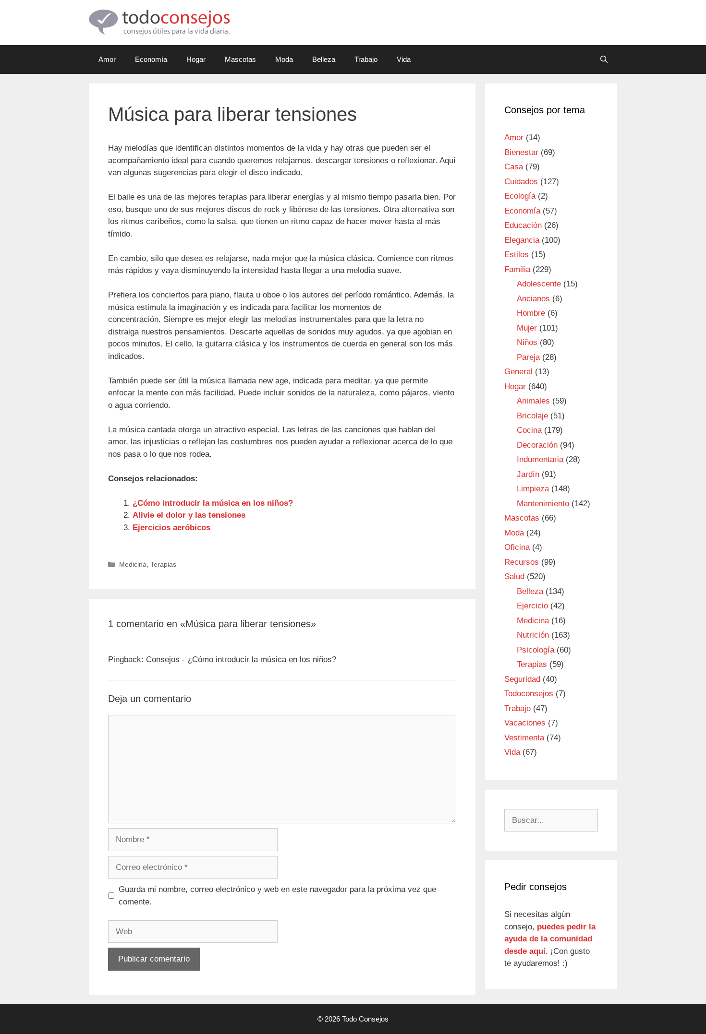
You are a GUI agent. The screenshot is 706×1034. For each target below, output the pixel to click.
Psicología (535, 649)
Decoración (537, 445)
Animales (533, 400)
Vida (404, 59)
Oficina (517, 547)
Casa (513, 166)
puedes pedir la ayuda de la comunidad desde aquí (550, 939)
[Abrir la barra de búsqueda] (604, 59)
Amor (107, 59)
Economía (151, 59)
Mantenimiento (543, 503)
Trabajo (365, 59)
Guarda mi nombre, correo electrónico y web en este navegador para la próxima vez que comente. (277, 895)
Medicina (132, 564)
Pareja (528, 357)
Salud (514, 576)
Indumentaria (540, 459)
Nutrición (533, 635)
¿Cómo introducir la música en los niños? (213, 503)
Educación (523, 225)
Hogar (196, 59)
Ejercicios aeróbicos (171, 527)
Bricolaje (532, 415)
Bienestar (521, 152)
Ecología (520, 196)
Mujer (527, 328)
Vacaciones (525, 722)
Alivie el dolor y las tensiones (189, 515)
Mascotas (240, 59)
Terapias (163, 564)
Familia (517, 269)
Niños (527, 342)
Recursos (521, 562)
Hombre (531, 313)
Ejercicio (532, 605)
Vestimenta (524, 737)
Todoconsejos (528, 693)
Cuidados (521, 181)
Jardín (528, 474)
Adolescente (539, 283)
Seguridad (522, 679)
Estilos (516, 254)
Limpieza (533, 488)
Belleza (323, 59)
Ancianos (533, 298)
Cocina (529, 430)
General (518, 371)
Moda (284, 59)
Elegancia (521, 240)
